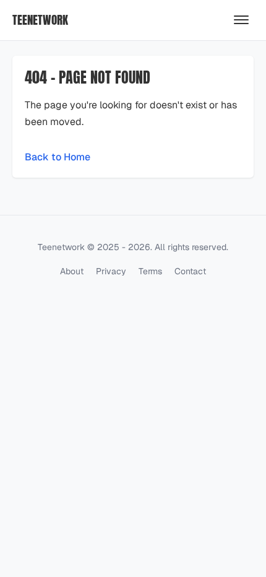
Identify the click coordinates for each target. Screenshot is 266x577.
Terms (150, 271)
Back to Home (57, 156)
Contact (190, 271)
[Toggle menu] (241, 20)
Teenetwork (61, 247)
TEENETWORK (40, 19)
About (72, 271)
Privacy (111, 271)
